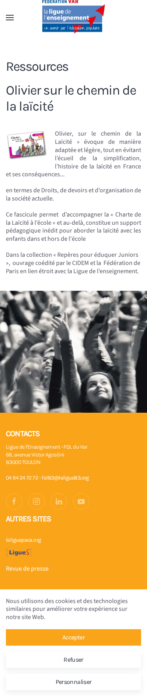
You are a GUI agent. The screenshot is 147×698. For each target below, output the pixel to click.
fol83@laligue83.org (65, 477)
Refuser (73, 659)
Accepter (73, 637)
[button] (10, 17)
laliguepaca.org (23, 540)
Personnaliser (74, 681)
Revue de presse (27, 568)
